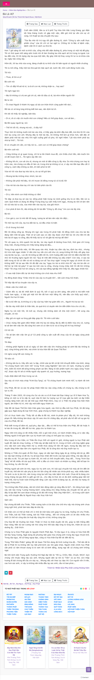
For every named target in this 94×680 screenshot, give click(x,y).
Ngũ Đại (42, 594)
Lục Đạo (28, 614)
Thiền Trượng (13, 609)
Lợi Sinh (71, 604)
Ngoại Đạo (29, 594)
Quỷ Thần (58, 607)
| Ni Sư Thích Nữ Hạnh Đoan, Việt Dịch (27, 17)
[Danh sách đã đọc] (10, 573)
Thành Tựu (43, 607)
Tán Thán (43, 609)
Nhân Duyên (12, 602)
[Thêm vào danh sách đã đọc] (6, 573)
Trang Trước (61, 24)
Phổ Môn (10, 604)
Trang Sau (33, 24)
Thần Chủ (43, 612)
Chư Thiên (29, 609)
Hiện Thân (43, 602)
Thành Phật (12, 607)
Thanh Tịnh (43, 597)
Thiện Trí (28, 612)
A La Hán (57, 609)
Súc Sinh (28, 602)
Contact (85, 677)
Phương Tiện (12, 612)
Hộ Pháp (28, 584)
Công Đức (58, 612)
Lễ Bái (70, 602)
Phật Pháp (43, 604)
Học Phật (36, 584)
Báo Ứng (57, 604)
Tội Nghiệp (11, 597)
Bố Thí (70, 597)
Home (5, 10)
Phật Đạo (58, 602)
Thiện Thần (11, 614)
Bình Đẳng (29, 604)
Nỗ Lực (27, 597)
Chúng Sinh (43, 599)
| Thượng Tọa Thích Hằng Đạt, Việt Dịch (36, 655)
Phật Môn (72, 607)
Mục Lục (47, 24)
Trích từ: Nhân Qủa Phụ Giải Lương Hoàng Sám (68, 568)
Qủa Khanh (7, 17)
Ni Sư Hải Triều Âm (80, 653)
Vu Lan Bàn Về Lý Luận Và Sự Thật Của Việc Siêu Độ (58, 650)
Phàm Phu (11, 599)
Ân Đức (71, 594)
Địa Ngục (19, 584)
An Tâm (28, 599)
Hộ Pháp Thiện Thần (76, 609)
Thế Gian (28, 607)
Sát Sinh (57, 599)
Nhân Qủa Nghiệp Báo (17, 10)
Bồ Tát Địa (58, 597)
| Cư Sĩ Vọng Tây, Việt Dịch (15, 662)
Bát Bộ (5, 584)
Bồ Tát (12, 584)
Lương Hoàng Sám (75, 599)
